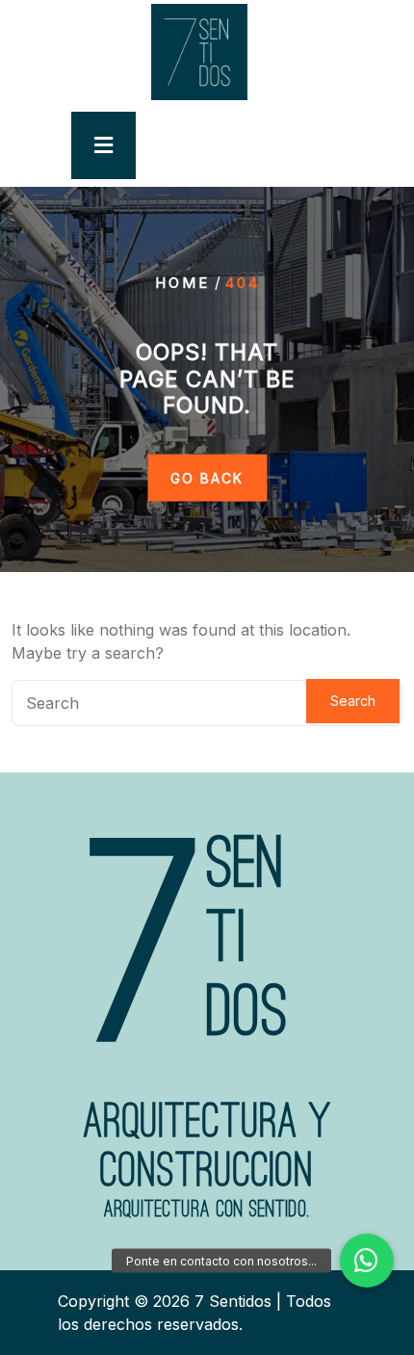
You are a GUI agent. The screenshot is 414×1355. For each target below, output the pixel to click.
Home (182, 283)
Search (352, 700)
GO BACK (207, 477)
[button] (367, 1261)
